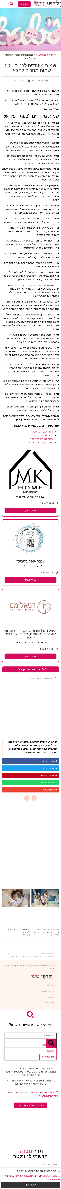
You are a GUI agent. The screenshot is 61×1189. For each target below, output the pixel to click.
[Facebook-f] (27, 798)
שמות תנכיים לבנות (43, 435)
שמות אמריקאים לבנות (41, 439)
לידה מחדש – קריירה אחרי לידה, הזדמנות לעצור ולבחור (46, 930)
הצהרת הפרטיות (27, 1092)
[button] (3, 4)
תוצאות (50, 1051)
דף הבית (52, 55)
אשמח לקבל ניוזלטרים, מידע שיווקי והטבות (37, 1171)
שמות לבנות (41, 55)
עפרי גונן (20, 966)
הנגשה (51, 997)
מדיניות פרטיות (47, 991)
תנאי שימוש (49, 1003)
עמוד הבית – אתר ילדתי (41, 442)
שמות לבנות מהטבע (42, 431)
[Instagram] (34, 798)
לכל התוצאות (48, 1057)
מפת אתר (50, 985)
